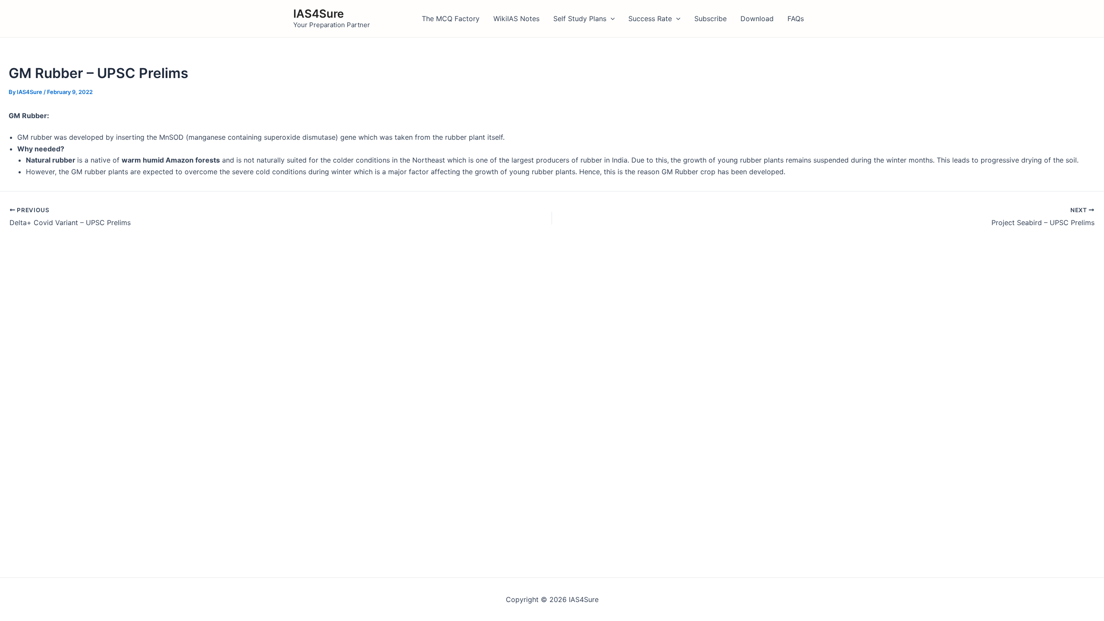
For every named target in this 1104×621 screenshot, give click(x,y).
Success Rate (650, 18)
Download (757, 18)
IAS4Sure (318, 13)
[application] (610, 18)
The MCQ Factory (451, 18)
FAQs (795, 18)
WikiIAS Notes (516, 18)
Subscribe (710, 18)
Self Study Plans (579, 18)
